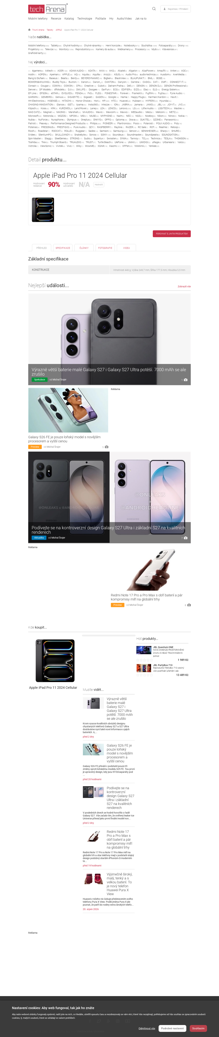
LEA (103, 108)
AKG (112, 70)
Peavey (44, 123)
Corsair (33, 85)
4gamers (37, 70)
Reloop (175, 127)
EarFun (106, 89)
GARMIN (34, 97)
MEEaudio (137, 112)
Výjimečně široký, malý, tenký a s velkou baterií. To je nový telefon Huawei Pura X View (119, 884)
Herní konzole (114, 45)
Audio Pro (132, 74)
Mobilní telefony (38, 18)
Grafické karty (37, 53)
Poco (137, 123)
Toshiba (34, 142)
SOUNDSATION (170, 134)
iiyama (81, 104)
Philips (95, 123)
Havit (174, 97)
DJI (71, 89)
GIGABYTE (75, 97)
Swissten (112, 138)
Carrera (136, 82)
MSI (84, 115)
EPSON (44, 93)
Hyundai (165, 100)
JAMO (151, 104)
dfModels (60, 89)
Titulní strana (38, 30)
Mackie (179, 108)
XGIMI (102, 146)
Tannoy (135, 138)
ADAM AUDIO (77, 70)
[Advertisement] (151, 414)
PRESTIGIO (64, 127)
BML (151, 78)
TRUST (91, 142)
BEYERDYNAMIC (91, 78)
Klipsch (33, 108)
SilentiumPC (45, 134)
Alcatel (122, 70)
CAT (156, 82)
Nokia (183, 115)
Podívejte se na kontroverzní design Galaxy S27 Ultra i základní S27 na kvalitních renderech (108, 530)
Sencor (134, 131)
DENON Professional (176, 85)
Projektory (35, 49)
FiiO (91, 93)
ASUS (119, 74)
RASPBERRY (105, 127)
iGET (71, 104)
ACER (62, 70)
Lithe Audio (148, 108)
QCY (92, 127)
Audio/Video (124, 18)
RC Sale (143, 127)
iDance (61, 104)
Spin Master (35, 138)
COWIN (57, 85)
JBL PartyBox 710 (162, 665)
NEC (130, 115)
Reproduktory (84, 49)
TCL (145, 138)
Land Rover (81, 108)
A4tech (50, 70)
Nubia (32, 119)
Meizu (150, 112)
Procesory (142, 49)
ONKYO (98, 119)
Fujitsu (163, 93)
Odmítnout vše (147, 1028)
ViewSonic (47, 146)
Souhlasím (198, 1028)
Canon (86, 82)
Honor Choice (84, 100)
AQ (77, 74)
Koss (45, 108)
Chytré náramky (94, 45)
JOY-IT (171, 104)
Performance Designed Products (69, 123)
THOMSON (181, 138)
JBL (161, 104)
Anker (174, 70)
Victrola (33, 146)
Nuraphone (58, 119)
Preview (35, 446)
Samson (106, 131)
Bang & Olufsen (38, 78)
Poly (178, 123)
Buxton (74, 82)
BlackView (122, 78)
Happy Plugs (138, 97)
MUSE (94, 115)
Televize (51, 49)
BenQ (75, 78)
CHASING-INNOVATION (41, 104)
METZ (173, 112)
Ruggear (81, 131)
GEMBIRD (47, 97)
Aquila (86, 74)
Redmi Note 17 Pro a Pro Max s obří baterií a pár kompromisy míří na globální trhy (147, 597)
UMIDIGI (144, 142)
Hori (97, 100)
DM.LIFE (81, 89)
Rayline (119, 127)
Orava (133, 119)
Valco (182, 142)
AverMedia (179, 74)
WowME (90, 146)
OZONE (158, 119)
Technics (156, 138)
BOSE (160, 78)
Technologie (84, 18)
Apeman (55, 74)
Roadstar (44, 131)
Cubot (102, 85)
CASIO (147, 82)
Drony (183, 45)
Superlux (99, 138)
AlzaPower (148, 70)
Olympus (73, 119)
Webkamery (125, 49)
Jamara (139, 104)
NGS (139, 115)
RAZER (131, 127)
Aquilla (97, 74)
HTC (114, 100)
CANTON (110, 82)
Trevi (44, 142)
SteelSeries (61, 138)
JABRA (127, 104)
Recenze (56, 18)
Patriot (33, 123)
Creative (90, 85)
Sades (93, 131)
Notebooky (132, 45)
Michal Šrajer (59, 379)
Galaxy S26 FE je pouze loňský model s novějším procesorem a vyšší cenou (64, 439)
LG (136, 108)
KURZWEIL (66, 108)
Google (113, 97)
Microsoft (35, 115)
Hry (111, 18)
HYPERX (152, 100)
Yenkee (154, 146)
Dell (131, 85)
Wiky (79, 146)
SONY (106, 134)
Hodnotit (99, 184)
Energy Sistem (171, 89)
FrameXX (138, 93)
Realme (164, 127)
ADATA (92, 70)
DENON (142, 85)
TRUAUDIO (77, 142)
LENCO (113, 108)
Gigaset (89, 97)
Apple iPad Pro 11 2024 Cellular (78, 30)
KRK (54, 108)
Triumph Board (59, 142)
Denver (33, 89)
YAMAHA (140, 146)
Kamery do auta (106, 49)
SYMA (124, 138)
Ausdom (165, 74)
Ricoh (32, 131)
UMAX (133, 142)
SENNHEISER (150, 131)
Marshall (75, 112)
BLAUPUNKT (138, 78)
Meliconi (162, 112)
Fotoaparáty (167, 45)
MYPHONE (108, 115)
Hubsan (138, 100)
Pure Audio (80, 127)
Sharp (165, 131)
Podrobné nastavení (172, 1028)
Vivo (70, 146)
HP (106, 100)
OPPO (109, 119)
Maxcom (112, 112)
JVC (182, 104)
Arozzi (108, 74)
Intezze (106, 104)
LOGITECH (165, 108)
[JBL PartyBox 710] (143, 671)
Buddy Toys (60, 82)
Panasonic (171, 119)
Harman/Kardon (158, 97)
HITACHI (68, 100)
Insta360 (94, 104)
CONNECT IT (178, 82)
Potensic (34, 127)
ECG (116, 89)
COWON (69, 85)
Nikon (162, 115)
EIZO (138, 89)
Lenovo (125, 108)
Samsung (120, 131)
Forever (125, 93)
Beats (65, 78)
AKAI (103, 70)
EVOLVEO (68, 93)
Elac (147, 89)
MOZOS (63, 115)
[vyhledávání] (154, 8)
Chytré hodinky (72, 45)
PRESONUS (48, 127)
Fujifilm (151, 93)
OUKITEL (145, 119)
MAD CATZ (35, 112)
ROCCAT (57, 131)
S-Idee (32, 134)
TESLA (168, 138)
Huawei (125, 100)
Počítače (100, 18)
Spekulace (39, 379)
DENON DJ (156, 85)
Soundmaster (135, 134)
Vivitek (60, 146)
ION (117, 104)
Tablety (50, 30)
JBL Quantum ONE (163, 647)
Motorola (49, 115)
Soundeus (119, 134)
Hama (125, 97)
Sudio (88, 138)
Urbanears (169, 142)
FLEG (99, 93)
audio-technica (149, 74)
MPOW (74, 115)
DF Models (46, 89)
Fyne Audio (177, 93)
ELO (156, 89)
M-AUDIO (88, 112)
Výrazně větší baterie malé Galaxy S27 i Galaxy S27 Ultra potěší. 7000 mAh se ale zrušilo (109, 372)
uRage (156, 142)
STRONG (76, 138)
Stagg (49, 138)
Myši (156, 49)
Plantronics (124, 123)
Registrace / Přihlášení (178, 9)
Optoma (121, 119)
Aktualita (39, 537)
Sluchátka (149, 45)
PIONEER (109, 123)
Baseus (54, 78)
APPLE (59, 30)
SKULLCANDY (64, 134)
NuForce (43, 119)
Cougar (46, 85)
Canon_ (98, 82)
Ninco (172, 115)
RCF (153, 127)
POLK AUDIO (164, 123)
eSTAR (55, 93)
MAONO (61, 112)
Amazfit (163, 70)
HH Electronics (37, 100)
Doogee (94, 89)
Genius (60, 97)
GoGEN (101, 97)
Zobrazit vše (184, 286)
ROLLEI (69, 131)
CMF (164, 82)
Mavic (100, 112)
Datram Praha (116, 85)
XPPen (127, 146)
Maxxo (124, 112)
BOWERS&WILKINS (39, 82)
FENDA (80, 93)
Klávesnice (170, 49)
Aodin (32, 74)
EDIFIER (126, 89)
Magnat (49, 112)
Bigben (108, 78)
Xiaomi (115, 146)
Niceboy (150, 115)
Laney (94, 108)
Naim (120, 115)
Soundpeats (152, 134)
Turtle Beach (105, 142)
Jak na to (140, 18)
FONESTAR (111, 93)
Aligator (134, 70)
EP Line (33, 93)
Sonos (94, 134)
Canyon (123, 82)
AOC (185, 70)
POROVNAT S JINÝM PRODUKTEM (172, 234)
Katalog (69, 18)
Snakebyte (81, 134)
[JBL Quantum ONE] (143, 653)
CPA (79, 85)
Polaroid (149, 123)
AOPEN (43, 74)
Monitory (66, 49)
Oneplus (86, 119)
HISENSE (54, 100)
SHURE (176, 131)
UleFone (120, 142)
